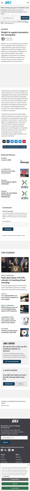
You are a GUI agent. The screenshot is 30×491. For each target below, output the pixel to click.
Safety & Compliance (7, 275)
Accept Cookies (15, 488)
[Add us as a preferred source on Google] (8, 141)
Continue (8, 229)
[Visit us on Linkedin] (9, 450)
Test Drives (4, 328)
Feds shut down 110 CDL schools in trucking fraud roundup (13, 280)
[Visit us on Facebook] (2, 450)
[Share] (12, 141)
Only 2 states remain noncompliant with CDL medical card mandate (8, 320)
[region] (15, 477)
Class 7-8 (4, 293)
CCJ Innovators (5, 169)
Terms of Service (8, 23)
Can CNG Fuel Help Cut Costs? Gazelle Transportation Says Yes (15, 377)
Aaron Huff (9, 38)
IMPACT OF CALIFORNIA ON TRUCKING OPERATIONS (9, 195)
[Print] (4, 141)
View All (21, 384)
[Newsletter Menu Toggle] (28, 2)
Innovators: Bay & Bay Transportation (8, 172)
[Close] (28, 465)
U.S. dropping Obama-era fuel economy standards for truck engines (9, 297)
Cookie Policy (6, 476)
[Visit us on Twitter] (5, 450)
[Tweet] (20, 141)
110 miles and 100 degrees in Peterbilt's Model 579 (9, 331)
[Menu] (2, 2)
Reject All (15, 483)
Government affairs (7, 317)
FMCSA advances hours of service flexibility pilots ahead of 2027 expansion (9, 309)
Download (9, 384)
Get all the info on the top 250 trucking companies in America (15, 349)
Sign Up (5, 442)
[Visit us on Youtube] (13, 450)
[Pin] (24, 141)
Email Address (7, 221)
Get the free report (12, 361)
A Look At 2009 (6, 160)
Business (4, 29)
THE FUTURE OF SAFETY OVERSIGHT (8, 183)
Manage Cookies (15, 479)
